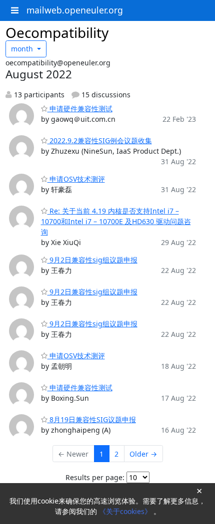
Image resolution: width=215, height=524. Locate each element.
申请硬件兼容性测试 (80, 108)
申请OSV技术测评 (76, 179)
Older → (143, 454)
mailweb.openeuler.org (74, 10)
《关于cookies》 (126, 511)
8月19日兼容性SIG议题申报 (92, 419)
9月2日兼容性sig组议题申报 (93, 259)
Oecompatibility (57, 32)
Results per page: (95, 477)
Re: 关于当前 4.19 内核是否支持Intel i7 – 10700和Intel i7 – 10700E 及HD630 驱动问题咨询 (116, 221)
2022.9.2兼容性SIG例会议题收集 (100, 140)
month (23, 48)
